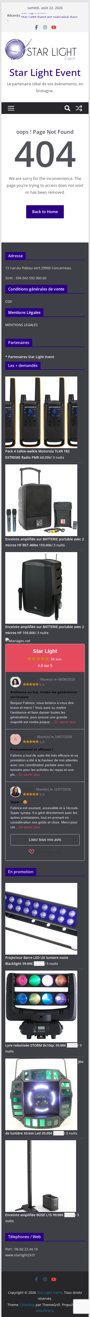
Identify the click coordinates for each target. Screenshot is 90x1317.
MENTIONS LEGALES (21, 325)
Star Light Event (33, 15)
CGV (8, 301)
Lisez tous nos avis (45, 840)
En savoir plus (65, 722)
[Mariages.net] (17, 641)
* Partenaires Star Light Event (29, 357)
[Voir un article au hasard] (79, 108)
